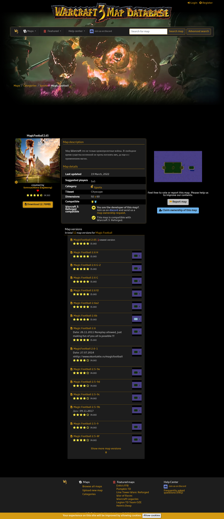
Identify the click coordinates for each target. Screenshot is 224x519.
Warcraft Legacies (127, 499)
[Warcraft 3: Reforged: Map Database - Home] (112, 13)
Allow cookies (152, 515)
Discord (103, 31)
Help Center (171, 482)
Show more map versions (106, 448)
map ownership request (111, 213)
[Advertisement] (112, 59)
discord (113, 210)
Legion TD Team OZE (129, 502)
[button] (29, 31)
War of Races (124, 495)
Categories (29, 85)
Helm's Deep (124, 505)
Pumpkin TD (123, 489)
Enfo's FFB (122, 485)
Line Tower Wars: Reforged (132, 492)
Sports (44, 85)
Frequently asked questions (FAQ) (174, 491)
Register (207, 3)
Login (193, 3)
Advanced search (198, 31)
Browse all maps (92, 486)
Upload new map (92, 490)
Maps (17, 85)
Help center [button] (76, 31)
